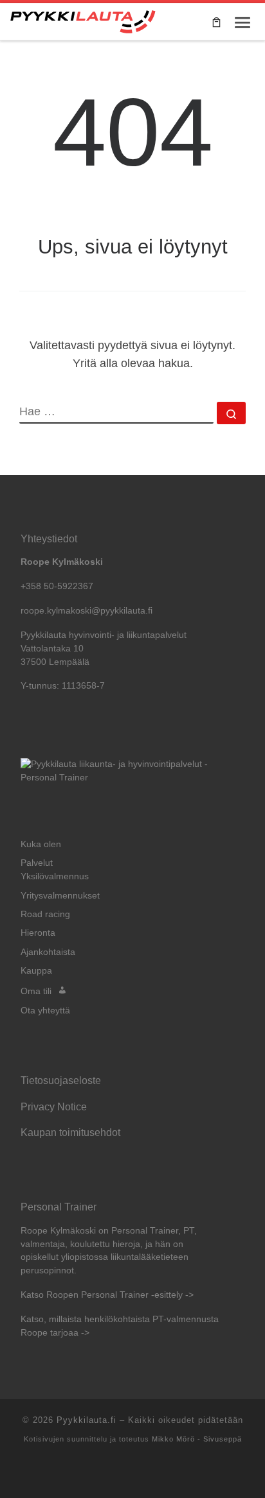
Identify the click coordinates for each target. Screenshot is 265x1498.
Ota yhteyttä (45, 1010)
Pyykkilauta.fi (86, 1420)
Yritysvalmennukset (60, 895)
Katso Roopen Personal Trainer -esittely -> (107, 1295)
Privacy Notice (54, 1106)
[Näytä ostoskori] (216, 21)
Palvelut (37, 863)
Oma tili (36, 991)
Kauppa (36, 971)
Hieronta (38, 933)
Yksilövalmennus (55, 876)
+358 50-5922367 (57, 586)
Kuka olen (41, 844)
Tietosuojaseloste (61, 1080)
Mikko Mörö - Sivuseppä (197, 1439)
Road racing (45, 914)
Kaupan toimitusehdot (70, 1132)
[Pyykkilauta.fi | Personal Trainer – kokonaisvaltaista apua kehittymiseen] (83, 20)
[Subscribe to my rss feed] (132, 1472)
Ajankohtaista (48, 952)
